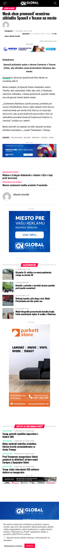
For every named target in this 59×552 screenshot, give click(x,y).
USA (52, 138)
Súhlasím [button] (29, 546)
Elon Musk (17, 138)
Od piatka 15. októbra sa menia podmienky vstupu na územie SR (33, 274)
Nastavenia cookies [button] (13, 546)
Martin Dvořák (14, 36)
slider (27, 138)
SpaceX (36, 138)
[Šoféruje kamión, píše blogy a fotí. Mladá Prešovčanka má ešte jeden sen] (7, 305)
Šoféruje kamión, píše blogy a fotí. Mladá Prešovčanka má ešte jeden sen (33, 300)
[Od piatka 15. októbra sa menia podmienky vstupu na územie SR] (7, 278)
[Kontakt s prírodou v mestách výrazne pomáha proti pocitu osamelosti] (7, 292)
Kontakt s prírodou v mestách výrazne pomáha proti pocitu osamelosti (35, 287)
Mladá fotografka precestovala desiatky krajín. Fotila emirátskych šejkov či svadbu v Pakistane (36, 313)
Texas (44, 138)
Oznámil (6, 77)
